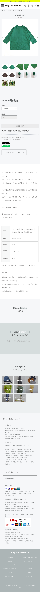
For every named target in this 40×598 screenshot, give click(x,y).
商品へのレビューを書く (14, 152)
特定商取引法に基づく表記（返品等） (14, 137)
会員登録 (30, 568)
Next (37, 37)
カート (30, 565)
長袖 (14, 10)
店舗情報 (10, 561)
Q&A (10, 579)
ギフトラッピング (10, 565)
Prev (3, 37)
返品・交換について (10, 576)
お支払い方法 (10, 572)
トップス (9, 10)
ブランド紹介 (10, 557)
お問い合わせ (30, 576)
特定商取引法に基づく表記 (30, 557)
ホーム (3, 10)
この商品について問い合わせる (12, 139)
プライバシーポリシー (30, 561)
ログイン (30, 572)
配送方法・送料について (10, 568)
